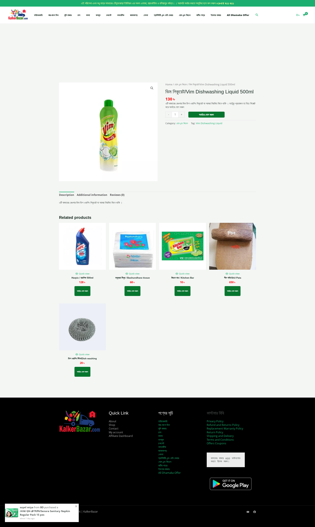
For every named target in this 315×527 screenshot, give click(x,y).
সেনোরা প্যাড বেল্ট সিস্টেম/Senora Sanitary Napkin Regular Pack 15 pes (45, 512)
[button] (256, 15)
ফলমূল (98, 15)
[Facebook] (254, 512)
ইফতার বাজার (216, 15)
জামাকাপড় (134, 15)
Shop (112, 425)
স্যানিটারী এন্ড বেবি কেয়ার (163, 15)
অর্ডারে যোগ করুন (206, 114)
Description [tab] (66, 195)
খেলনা (146, 15)
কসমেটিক (120, 15)
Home (168, 84)
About (112, 421)
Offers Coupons (216, 443)
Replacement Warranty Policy (225, 428)
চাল (79, 15)
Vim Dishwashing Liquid (209, 123)
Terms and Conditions (220, 439)
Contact (113, 428)
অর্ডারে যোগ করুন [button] (132, 291)
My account (116, 432)
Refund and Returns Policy (223, 425)
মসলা (88, 15)
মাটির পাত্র (200, 15)
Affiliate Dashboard (121, 436)
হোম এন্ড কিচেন (184, 15)
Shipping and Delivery (220, 436)
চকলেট (108, 15)
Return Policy (215, 432)
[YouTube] (248, 512)
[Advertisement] (157, 58)
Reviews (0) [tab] (117, 195)
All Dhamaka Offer (238, 15)
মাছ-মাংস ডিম (53, 15)
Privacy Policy (215, 421)
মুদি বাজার (68, 15)
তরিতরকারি (38, 15)
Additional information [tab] (92, 195)
